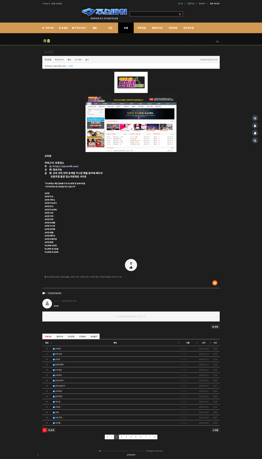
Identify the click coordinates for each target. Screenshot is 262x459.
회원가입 (191, 3)
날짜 (203, 342)
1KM (57, 412)
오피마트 (58, 375)
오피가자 (59, 417)
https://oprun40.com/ (59, 66)
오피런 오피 (74, 276)
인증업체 (173, 27)
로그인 (180, 3)
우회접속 (82, 336)
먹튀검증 (141, 27)
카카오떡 (58, 354)
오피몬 (58, 407)
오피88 (58, 348)
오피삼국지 (60, 380)
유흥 (126, 27)
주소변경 (71, 336)
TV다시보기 (80, 27)
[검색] (255, 140)
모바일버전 (131, 454)
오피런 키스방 (116, 276)
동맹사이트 (157, 27)
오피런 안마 (94, 276)
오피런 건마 (84, 276)
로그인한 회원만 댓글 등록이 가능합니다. (131, 316)
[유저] (255, 125)
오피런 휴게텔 (105, 276)
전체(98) (48, 336)
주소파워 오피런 (53, 276)
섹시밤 (58, 401)
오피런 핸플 (64, 276)
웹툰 (95, 27)
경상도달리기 (60, 385)
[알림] (255, 133)
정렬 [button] (216, 430)
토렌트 (64, 27)
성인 (110, 27)
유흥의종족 (59, 364)
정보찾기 (202, 3)
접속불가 (94, 336)
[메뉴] (255, 118)
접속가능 (59, 336)
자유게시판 (188, 27)
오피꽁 (57, 359)
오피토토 (58, 391)
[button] (215, 327)
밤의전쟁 (59, 396)
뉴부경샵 (58, 369)
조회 (215, 342)
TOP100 (49, 27)
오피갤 (58, 422)
